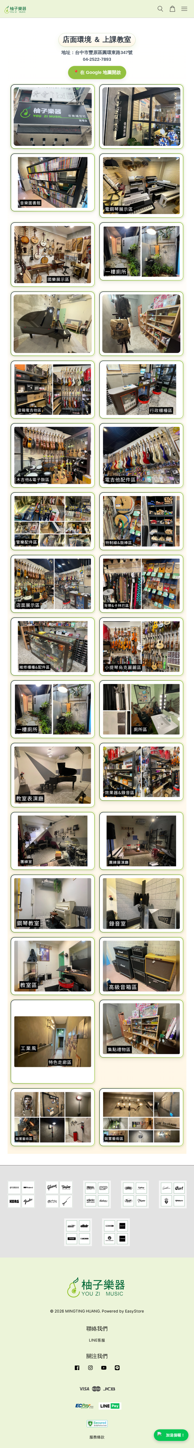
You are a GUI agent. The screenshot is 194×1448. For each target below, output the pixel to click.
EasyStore (134, 1311)
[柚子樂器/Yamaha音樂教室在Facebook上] (77, 1370)
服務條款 (97, 1437)
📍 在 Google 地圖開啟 (97, 72)
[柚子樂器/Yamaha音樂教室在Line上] (117, 1370)
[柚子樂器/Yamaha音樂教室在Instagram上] (90, 1370)
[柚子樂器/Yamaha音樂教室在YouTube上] (103, 1370)
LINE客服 (97, 1340)
